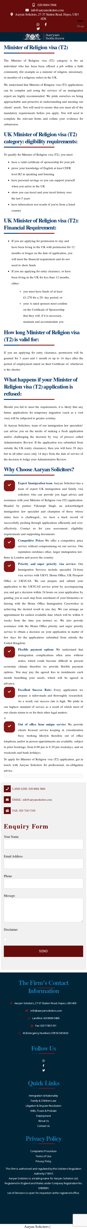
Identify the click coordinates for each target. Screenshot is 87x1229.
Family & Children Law (43, 1100)
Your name (11, 836)
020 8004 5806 (47, 5)
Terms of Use (43, 1156)
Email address (13, 856)
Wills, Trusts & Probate (43, 1111)
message (9, 895)
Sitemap (57, 1226)
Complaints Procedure (43, 1151)
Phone (8, 876)
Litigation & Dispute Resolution (43, 1105)
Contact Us (43, 1126)
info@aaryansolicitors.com (47, 10)
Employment (43, 1116)
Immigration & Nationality (43, 1095)
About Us (43, 1121)
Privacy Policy (43, 1161)
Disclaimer (11, 929)
